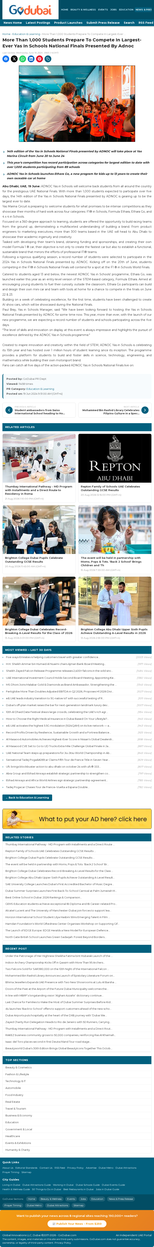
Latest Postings (38, 23)
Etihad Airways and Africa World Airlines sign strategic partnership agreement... (57, 780)
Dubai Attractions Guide (36, 1184)
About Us (7, 1167)
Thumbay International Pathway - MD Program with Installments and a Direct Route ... (60, 844)
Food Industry (14, 1094)
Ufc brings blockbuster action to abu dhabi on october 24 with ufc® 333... (53, 766)
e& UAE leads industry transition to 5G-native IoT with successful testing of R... (55, 698)
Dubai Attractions (126, 1167)
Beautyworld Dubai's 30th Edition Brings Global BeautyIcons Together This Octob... (58, 1048)
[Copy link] (48, 58)
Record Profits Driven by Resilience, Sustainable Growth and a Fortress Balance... (58, 732)
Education (126, 9)
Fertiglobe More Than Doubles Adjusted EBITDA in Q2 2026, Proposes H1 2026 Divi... (59, 691)
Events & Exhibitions (18, 1143)
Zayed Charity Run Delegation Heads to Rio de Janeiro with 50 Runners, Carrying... (58, 1022)
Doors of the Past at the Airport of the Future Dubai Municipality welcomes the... (56, 988)
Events (103, 9)
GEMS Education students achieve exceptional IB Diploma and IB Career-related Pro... (61, 903)
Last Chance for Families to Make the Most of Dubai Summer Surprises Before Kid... (58, 1002)
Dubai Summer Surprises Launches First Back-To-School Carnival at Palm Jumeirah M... (61, 890)
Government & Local (18, 1129)
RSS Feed (60, 1167)
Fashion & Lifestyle (17, 1074)
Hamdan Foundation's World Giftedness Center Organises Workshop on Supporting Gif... (62, 923)
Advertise (91, 1167)
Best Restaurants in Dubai (78, 1189)
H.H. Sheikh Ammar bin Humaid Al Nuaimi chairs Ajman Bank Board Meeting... (56, 663)
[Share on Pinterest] (39, 58)
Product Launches (68, 23)
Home (64, 9)
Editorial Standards (26, 1167)
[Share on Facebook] (5, 58)
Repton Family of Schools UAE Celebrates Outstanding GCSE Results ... (50, 851)
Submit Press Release (103, 23)
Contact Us (46, 1167)
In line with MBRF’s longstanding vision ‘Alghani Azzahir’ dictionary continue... (54, 995)
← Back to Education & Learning (27, 797)
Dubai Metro (106, 1167)
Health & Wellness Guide (16, 1189)
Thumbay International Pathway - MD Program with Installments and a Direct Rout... (58, 1028)
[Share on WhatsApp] (22, 58)
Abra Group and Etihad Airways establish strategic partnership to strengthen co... (58, 773)
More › (144, 837)
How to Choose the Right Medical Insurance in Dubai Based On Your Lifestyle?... (57, 718)
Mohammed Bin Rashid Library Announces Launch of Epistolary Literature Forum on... (60, 975)
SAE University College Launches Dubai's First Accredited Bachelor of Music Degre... (59, 884)
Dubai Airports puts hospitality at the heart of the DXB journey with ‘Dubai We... (56, 1015)
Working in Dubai (63, 1184)
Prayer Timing (10, 1172)
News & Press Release (121, 1198)
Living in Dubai (11, 1184)
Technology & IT (15, 1081)
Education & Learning (26, 34)
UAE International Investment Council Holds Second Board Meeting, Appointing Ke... (60, 677)
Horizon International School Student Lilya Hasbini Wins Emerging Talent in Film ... (57, 917)
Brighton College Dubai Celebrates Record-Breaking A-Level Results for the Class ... (59, 870)
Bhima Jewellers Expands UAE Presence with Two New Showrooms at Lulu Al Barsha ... (61, 982)
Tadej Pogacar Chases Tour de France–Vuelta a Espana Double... (47, 787)
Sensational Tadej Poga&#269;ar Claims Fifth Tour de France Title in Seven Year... (58, 759)
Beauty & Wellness (83, 9)
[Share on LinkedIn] (31, 58)
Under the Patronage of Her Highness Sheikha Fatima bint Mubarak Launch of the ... (59, 955)
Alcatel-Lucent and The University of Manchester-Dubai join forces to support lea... (58, 910)
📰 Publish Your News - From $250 (77, 1223)
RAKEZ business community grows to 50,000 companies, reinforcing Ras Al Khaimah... (60, 1035)
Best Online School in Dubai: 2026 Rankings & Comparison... (43, 897)
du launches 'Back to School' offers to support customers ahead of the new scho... (58, 1008)
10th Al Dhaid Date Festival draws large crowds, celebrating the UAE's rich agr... (57, 712)
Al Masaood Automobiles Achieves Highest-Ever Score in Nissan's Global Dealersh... (60, 739)
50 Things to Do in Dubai (46, 1189)
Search (129, 23)
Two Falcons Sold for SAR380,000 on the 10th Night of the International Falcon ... (57, 969)
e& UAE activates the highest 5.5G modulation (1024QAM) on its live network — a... (58, 725)
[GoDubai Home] (30, 9)
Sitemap (26, 1172)
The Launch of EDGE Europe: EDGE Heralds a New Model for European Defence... (57, 930)
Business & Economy (18, 1115)
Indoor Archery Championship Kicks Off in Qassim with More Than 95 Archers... (55, 962)
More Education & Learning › (127, 426)
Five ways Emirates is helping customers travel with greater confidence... (53, 657)
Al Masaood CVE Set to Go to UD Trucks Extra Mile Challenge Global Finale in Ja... (58, 746)
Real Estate (12, 1101)
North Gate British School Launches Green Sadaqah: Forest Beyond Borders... (55, 937)
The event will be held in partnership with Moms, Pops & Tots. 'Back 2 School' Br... (57, 864)
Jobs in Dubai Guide (107, 1189)
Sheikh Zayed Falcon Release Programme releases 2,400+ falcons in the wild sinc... (59, 670)
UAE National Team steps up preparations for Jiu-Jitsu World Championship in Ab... (58, 753)
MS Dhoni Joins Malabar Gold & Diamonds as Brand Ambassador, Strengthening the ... (61, 684)
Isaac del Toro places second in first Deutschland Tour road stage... (48, 1041)
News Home (13, 23)
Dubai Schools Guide (88, 1184)
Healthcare (12, 1136)
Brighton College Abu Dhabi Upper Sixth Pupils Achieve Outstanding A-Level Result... (60, 877)
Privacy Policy (75, 1167)
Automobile (13, 1087)
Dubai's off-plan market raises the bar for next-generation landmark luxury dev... (57, 705)
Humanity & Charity (17, 1149)
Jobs (113, 9)
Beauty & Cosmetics (18, 1067)
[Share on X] (14, 58)
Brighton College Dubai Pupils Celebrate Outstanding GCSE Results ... (50, 857)
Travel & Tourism (15, 1108)
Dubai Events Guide (113, 1184)
